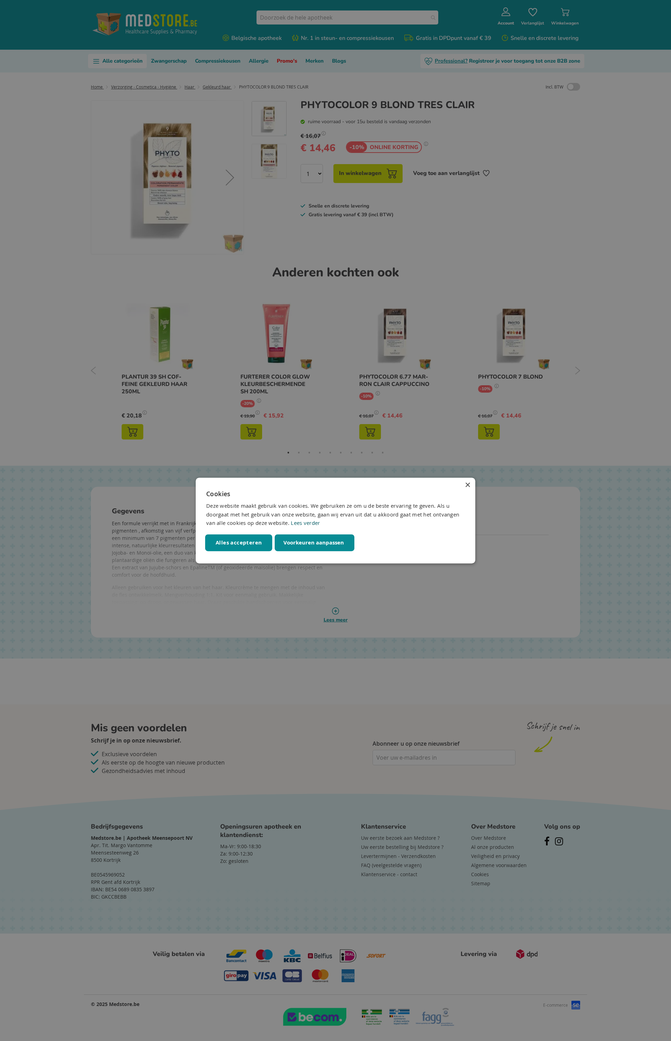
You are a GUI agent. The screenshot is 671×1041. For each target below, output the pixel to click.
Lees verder (305, 523)
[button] (314, 542)
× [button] (467, 485)
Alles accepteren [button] (239, 542)
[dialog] (335, 521)
